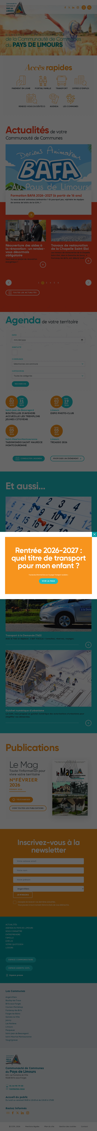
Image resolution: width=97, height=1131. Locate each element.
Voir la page (48, 581)
